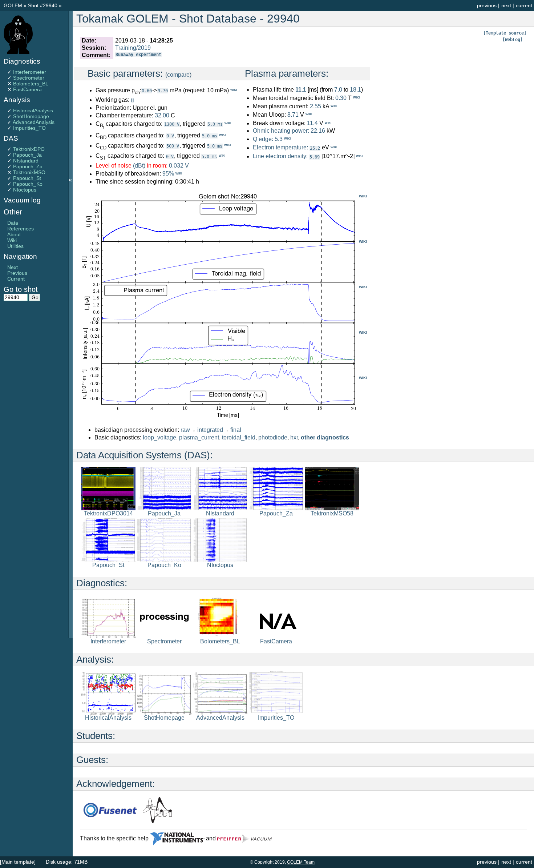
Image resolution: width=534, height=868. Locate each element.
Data (12, 223)
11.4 (312, 123)
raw (185, 430)
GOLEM (14, 5)
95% (168, 174)
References (20, 229)
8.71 (293, 115)
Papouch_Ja (27, 155)
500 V (172, 146)
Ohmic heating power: (282, 131)
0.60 (147, 90)
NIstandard (26, 161)
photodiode (272, 437)
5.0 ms (215, 124)
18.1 (355, 90)
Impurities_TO (29, 128)
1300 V (171, 124)
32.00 (162, 115)
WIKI (363, 196)
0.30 (341, 98)
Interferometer (29, 72)
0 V (170, 135)
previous (487, 5)
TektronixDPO (29, 149)
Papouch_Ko (28, 184)
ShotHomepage (31, 116)
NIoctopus (24, 190)
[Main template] (18, 862)
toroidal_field (238, 437)
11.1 (300, 90)
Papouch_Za (28, 166)
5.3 (279, 139)
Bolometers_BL (30, 84)
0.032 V (179, 165)
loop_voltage (159, 437)
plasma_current (199, 437)
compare (178, 75)
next (506, 5)
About (14, 234)
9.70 (163, 90)
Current (16, 279)
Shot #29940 (42, 5)
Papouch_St (27, 178)
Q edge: (263, 139)
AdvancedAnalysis (33, 122)
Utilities (15, 246)
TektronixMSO (29, 172)
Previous (17, 273)
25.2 (315, 148)
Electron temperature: (280, 148)
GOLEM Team (301, 862)
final (235, 430)
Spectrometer (28, 78)
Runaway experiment (138, 54)
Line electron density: (280, 156)
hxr (294, 437)
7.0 (338, 90)
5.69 (315, 157)
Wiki (12, 240)
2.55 (315, 106)
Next (12, 267)
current (524, 5)
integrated (210, 430)
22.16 (318, 131)
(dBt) (139, 165)
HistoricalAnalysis (33, 110)
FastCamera (27, 89)
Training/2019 (133, 48)
